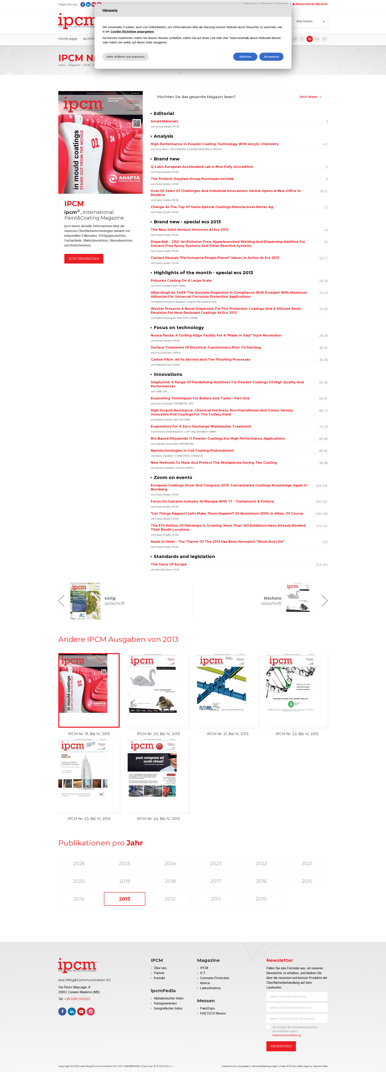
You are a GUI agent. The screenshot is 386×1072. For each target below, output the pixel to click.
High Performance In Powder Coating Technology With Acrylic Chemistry (215, 144)
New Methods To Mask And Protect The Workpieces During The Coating (214, 463)
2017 (215, 881)
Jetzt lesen (308, 96)
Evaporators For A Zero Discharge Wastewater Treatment (201, 426)
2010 (261, 899)
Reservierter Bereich (312, 4)
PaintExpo (207, 1008)
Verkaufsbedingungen (265, 1066)
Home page (67, 39)
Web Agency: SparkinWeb (313, 1066)
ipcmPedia (91, 39)
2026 (79, 863)
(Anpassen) (243, 1066)
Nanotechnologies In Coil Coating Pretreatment (192, 450)
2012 (170, 899)
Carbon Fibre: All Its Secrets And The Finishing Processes (200, 359)
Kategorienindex (165, 1003)
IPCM (87, 65)
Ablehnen (245, 56)
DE (309, 39)
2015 (307, 881)
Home (61, 65)
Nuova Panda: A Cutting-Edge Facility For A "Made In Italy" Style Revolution (216, 335)
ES (317, 39)
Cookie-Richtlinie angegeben (132, 31)
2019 (124, 881)
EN (295, 39)
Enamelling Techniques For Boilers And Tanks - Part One (200, 398)
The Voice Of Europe (169, 564)
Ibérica (205, 983)
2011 (216, 899)
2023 (216, 863)
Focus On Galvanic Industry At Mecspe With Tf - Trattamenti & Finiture (212, 501)
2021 (307, 863)
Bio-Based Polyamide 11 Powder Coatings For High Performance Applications (218, 438)
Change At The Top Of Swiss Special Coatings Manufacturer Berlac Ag (212, 207)
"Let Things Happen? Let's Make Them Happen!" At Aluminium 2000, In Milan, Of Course (227, 513)
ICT (202, 973)
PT (324, 39)
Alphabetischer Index (169, 998)
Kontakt (159, 978)
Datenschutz (229, 1066)
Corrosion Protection (214, 978)
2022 (261, 863)
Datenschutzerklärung (286, 1035)
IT (302, 39)
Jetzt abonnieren (84, 259)
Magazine (74, 65)
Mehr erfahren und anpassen (126, 56)
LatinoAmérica (210, 988)
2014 (79, 899)
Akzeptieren (271, 56)
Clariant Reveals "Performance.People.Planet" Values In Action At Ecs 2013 (215, 258)
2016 (261, 881)
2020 (79, 881)
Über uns (160, 968)
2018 (170, 881)
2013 (124, 899)
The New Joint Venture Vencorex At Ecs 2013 (189, 230)
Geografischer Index (168, 1008)
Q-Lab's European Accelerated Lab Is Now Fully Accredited (202, 167)
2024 (170, 863)
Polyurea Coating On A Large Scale (181, 280)
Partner (159, 973)
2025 (124, 863)
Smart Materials (164, 121)
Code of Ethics (287, 1066)
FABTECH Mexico (213, 1013)
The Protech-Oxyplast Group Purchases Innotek (192, 179)
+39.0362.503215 (77, 999)
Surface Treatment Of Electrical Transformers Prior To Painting (206, 347)
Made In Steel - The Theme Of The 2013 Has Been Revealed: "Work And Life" (217, 542)
